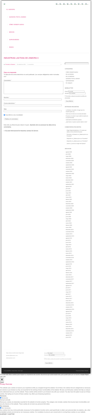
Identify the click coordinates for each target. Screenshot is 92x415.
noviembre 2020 (70, 206)
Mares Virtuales (84, 370)
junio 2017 (68, 290)
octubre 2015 (69, 333)
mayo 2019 (68, 244)
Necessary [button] (3, 396)
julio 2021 (68, 188)
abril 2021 (68, 195)
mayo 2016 (68, 318)
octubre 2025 (69, 162)
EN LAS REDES (70, 74)
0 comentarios (30, 64)
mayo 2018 (68, 268)
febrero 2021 (69, 199)
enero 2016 (68, 326)
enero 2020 (68, 227)
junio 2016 (68, 315)
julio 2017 (68, 287)
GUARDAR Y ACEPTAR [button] (7, 414)
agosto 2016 (69, 311)
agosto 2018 (69, 264)
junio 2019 (68, 242)
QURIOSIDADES (14, 39)
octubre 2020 (69, 208)
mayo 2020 (68, 218)
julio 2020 (68, 214)
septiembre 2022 (70, 173)
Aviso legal (20, 370)
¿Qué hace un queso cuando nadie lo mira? (76, 122)
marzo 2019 (69, 249)
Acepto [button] (82, 374)
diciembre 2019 (69, 229)
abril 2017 (68, 294)
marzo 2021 (69, 197)
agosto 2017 (69, 285)
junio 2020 (68, 216)
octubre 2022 (69, 171)
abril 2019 (68, 246)
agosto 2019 (69, 238)
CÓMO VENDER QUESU (16, 24)
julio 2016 (68, 313)
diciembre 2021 (69, 180)
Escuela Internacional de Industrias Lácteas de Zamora (21, 131)
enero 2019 (68, 253)
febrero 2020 (69, 225)
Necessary (5, 398)
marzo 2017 (69, 296)
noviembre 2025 (70, 160)
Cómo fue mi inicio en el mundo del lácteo (76, 113)
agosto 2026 (69, 152)
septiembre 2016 (70, 309)
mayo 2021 (68, 193)
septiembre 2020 (70, 210)
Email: (66, 91)
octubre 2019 (69, 234)
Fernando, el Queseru (72, 134)
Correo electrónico (9, 103)
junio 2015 (68, 337)
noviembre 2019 (70, 231)
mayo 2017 (68, 292)
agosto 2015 (69, 335)
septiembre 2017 (70, 283)
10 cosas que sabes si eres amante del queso (76, 131)
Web (5, 109)
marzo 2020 (69, 223)
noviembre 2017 (70, 279)
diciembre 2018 (69, 255)
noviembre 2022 (70, 169)
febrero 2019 (69, 251)
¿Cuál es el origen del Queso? (78, 143)
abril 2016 (68, 320)
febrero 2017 (69, 298)
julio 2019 (68, 240)
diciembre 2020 (69, 203)
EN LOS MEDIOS (70, 76)
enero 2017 (68, 300)
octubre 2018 (69, 259)
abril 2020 (68, 221)
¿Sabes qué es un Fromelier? (80, 138)
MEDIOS (11, 32)
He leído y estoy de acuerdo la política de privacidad (58, 359)
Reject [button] (87, 374)
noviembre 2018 (70, 257)
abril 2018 (68, 270)
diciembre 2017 (69, 277)
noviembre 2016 (70, 305)
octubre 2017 (69, 281)
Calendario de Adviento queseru (74, 119)
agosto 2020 (69, 212)
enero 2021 (68, 201)
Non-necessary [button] (4, 406)
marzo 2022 (69, 177)
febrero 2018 (69, 272)
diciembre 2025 (69, 158)
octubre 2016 (69, 307)
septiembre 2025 (70, 165)
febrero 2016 (69, 324)
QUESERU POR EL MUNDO (17, 17)
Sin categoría (69, 83)
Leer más (3, 376)
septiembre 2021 (70, 184)
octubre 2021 (69, 182)
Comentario (8, 80)
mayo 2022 (68, 175)
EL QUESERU (10, 9)
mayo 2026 (68, 156)
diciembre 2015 (69, 328)
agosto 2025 (69, 167)
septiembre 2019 (70, 236)
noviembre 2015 (70, 330)
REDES (11, 47)
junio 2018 (68, 266)
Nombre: (67, 93)
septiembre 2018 (70, 262)
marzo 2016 (69, 322)
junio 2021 (68, 190)
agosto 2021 (69, 186)
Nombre (6, 97)
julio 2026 (68, 154)
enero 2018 (68, 274)
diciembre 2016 (69, 302)
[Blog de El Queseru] (4, 4)
